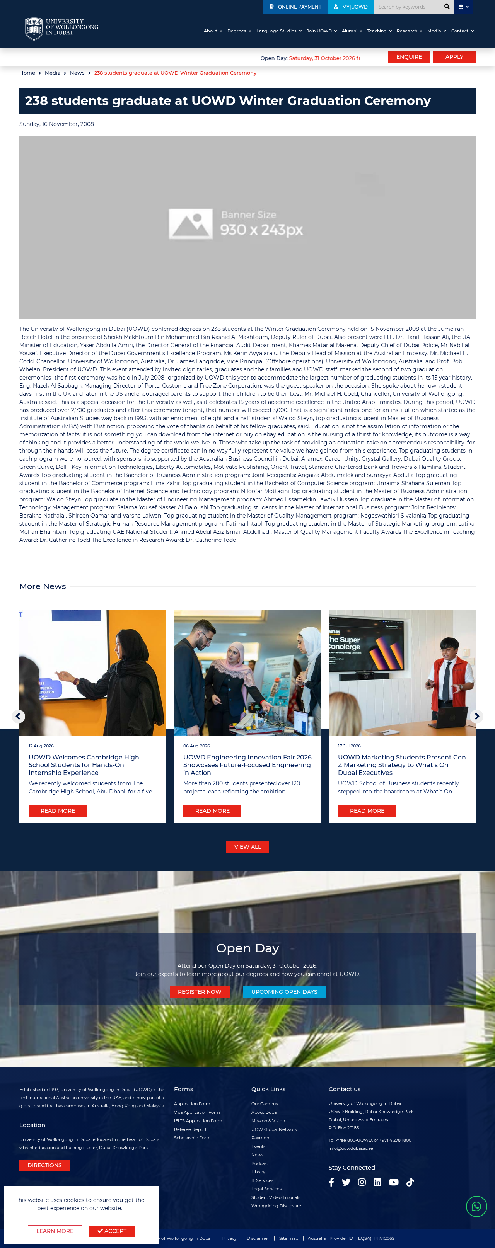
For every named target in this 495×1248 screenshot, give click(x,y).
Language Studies (276, 31)
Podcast (259, 1163)
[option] (189, 57)
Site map (288, 1238)
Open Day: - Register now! (332, 58)
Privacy (229, 1238)
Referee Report (190, 1129)
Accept (114, 1231)
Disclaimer (258, 1238)
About (210, 31)
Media (434, 31)
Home (27, 73)
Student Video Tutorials (275, 1197)
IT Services (262, 1180)
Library (258, 1172)
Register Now (200, 991)
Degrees (236, 31)
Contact (460, 31)
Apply (454, 56)
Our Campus (264, 1104)
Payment (261, 1138)
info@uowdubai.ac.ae (351, 1148)
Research (407, 31)
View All (247, 846)
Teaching (377, 31)
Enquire (409, 56)
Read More (58, 810)
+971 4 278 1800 (395, 1140)
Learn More (54, 1231)
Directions (44, 1165)
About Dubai (264, 1112)
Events (258, 1146)
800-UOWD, (360, 1140)
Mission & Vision (268, 1121)
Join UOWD (319, 31)
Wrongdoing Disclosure (276, 1206)
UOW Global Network (274, 1129)
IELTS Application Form (198, 1121)
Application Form (192, 1104)
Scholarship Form (192, 1138)
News (77, 73)
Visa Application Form (197, 1112)
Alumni (349, 31)
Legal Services (266, 1189)
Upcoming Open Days (284, 991)
